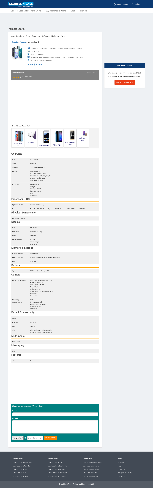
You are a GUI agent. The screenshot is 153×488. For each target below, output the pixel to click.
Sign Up (83, 10)
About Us (121, 462)
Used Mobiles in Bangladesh (57, 473)
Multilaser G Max (82, 139)
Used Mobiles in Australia (21, 466)
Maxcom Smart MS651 (44, 145)
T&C (119, 473)
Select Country (122, 4)
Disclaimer (121, 476)
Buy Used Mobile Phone (56, 10)
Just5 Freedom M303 (69, 144)
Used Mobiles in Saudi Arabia (58, 466)
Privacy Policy (127, 473)
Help (119, 466)
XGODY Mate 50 (18, 144)
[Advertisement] (76, 20)
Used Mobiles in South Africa (92, 462)
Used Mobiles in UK (19, 473)
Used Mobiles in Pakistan (56, 469)
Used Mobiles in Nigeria (91, 466)
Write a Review (92, 73)
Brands (15, 42)
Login (136, 4)
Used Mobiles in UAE (55, 462)
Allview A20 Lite (57, 145)
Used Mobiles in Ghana (90, 473)
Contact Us (121, 469)
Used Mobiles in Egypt (20, 476)
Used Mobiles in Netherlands (22, 462)
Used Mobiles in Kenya (90, 476)
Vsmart (23, 42)
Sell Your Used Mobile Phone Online (26, 10)
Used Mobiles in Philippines (57, 476)
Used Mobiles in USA (20, 469)
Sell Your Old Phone (124, 65)
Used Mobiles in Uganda (91, 469)
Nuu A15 (31, 143)
